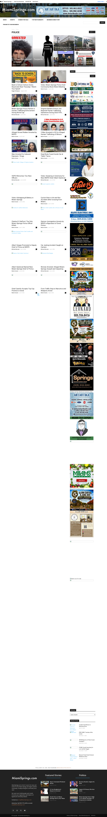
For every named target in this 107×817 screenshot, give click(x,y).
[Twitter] (20, 810)
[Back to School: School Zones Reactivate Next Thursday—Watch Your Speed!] (24, 76)
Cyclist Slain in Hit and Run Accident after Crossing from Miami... (51, 200)
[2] (81, 294)
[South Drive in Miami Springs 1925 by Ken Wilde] (45, 799)
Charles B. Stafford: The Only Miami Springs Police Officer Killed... (22, 223)
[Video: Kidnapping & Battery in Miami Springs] (24, 189)
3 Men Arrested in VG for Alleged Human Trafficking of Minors (53, 133)
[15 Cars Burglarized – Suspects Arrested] (32, 53)
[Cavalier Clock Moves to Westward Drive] (74, 728)
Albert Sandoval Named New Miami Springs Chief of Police (23, 268)
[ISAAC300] (81, 441)
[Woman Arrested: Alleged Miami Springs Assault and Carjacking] (53, 258)
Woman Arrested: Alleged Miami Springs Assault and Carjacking (52, 268)
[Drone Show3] (81, 152)
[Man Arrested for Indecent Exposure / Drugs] (24, 146)
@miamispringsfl (64, 768)
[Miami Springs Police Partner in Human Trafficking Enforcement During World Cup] (24, 100)
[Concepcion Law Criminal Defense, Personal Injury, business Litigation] (81, 246)
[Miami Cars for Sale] (75, 578)
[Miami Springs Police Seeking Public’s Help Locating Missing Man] (85, 59)
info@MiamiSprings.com (24, 800)
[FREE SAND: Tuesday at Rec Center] (74, 734)
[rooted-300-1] (81, 537)
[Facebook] (13, 810)
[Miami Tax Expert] (81, 439)
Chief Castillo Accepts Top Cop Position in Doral (23, 290)
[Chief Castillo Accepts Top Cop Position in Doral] (24, 280)
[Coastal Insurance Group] (77, 489)
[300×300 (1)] (81, 128)
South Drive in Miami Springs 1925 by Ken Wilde (57, 797)
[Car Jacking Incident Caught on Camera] (53, 237)
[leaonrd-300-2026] (81, 318)
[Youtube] (24, 810)
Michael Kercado (15, 114)
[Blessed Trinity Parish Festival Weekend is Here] (74, 757)
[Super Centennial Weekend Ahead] (45, 784)
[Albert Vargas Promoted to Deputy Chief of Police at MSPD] (24, 237)
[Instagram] (17, 810)
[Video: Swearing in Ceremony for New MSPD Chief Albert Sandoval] (53, 167)
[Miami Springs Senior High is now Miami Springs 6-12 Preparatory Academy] (74, 799)
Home (13, 29)
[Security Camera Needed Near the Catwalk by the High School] (64, 43)
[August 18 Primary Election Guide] (74, 791)
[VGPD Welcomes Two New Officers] (24, 167)
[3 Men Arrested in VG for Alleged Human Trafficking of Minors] (53, 124)
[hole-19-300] (81, 198)
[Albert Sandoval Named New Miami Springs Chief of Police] (24, 258)
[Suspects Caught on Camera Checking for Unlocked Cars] (85, 43)
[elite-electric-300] (81, 222)
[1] (81, 104)
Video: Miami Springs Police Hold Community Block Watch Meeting (53, 86)
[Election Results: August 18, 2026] (74, 784)
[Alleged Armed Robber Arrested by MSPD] (24, 124)
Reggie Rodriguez (16, 90)
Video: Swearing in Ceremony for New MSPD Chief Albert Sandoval (53, 177)
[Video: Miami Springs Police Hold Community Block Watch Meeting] (53, 76)
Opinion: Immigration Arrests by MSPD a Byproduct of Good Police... (52, 223)
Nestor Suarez (16, 64)
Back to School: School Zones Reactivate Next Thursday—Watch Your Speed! (24, 87)
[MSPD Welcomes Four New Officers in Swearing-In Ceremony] (64, 59)
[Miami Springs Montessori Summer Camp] (81, 391)
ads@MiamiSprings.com (18, 805)
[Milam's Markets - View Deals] (81, 487)
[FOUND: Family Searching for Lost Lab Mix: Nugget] (74, 749)
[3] (81, 270)
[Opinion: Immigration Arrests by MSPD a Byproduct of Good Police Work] (53, 213)
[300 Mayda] (81, 176)
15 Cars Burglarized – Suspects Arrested (56, 790)
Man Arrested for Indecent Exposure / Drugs (21, 155)
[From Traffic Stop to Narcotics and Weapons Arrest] (53, 280)
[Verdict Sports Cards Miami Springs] (81, 366)
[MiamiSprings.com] (18, 9)
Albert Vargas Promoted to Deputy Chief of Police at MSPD (24, 246)
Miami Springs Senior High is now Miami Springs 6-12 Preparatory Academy (86, 798)
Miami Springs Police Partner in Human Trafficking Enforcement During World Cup (23, 110)
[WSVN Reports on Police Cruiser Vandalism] (74, 742)
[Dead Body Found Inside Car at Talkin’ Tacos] (53, 146)
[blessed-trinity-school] (81, 541)
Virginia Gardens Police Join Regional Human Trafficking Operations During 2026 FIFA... (52, 110)
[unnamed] (70, 10)
